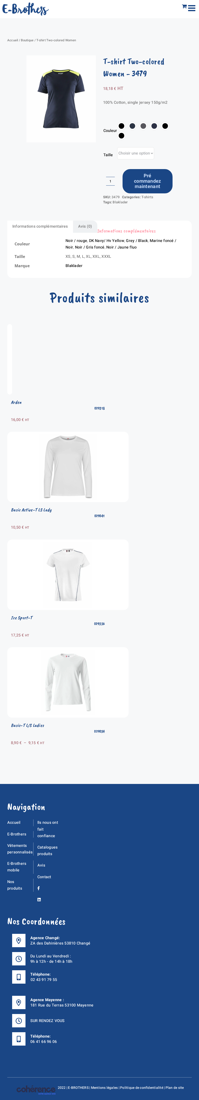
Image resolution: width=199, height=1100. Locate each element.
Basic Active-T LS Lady (31, 510)
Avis (41, 865)
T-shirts (147, 197)
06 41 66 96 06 (43, 1042)
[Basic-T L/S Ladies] (68, 650)
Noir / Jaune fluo (121, 247)
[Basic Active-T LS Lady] (68, 435)
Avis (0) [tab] (85, 226)
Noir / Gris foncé (90, 247)
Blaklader (120, 202)
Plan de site (175, 1087)
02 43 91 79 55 (44, 979)
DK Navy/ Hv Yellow (106, 241)
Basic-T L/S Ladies (27, 725)
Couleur (110, 131)
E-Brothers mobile (16, 867)
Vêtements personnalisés (20, 849)
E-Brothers (16, 834)
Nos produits (14, 885)
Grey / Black (137, 241)
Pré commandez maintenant (147, 181)
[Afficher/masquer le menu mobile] (192, 8)
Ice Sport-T (21, 618)
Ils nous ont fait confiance (47, 829)
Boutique (27, 40)
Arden (16, 402)
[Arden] (9, 327)
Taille (108, 155)
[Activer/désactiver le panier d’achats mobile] (184, 6)
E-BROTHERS (78, 1087)
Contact (44, 877)
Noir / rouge (76, 241)
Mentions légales (104, 1087)
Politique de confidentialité (141, 1087)
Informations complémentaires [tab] (40, 226)
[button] (121, 126)
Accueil (12, 40)
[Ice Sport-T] (68, 543)
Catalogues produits (47, 850)
